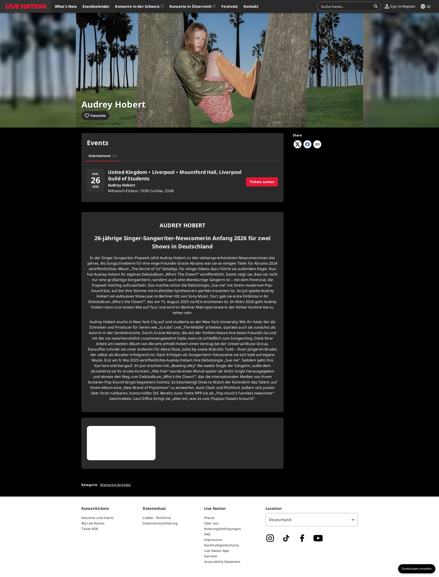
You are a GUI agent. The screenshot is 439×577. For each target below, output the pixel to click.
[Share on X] (298, 146)
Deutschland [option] (280, 519)
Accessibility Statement (222, 561)
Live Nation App (216, 550)
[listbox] (311, 519)
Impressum (213, 539)
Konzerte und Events (97, 518)
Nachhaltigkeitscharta (221, 545)
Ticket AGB (89, 528)
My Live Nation (92, 523)
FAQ (207, 534)
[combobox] (346, 6)
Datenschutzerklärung (160, 523)
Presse (209, 518)
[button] (25, 6)
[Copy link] (317, 144)
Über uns (211, 523)
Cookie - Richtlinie (157, 518)
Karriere (210, 556)
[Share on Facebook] (307, 146)
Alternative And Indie (115, 485)
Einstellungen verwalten (417, 568)
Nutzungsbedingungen (222, 528)
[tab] (102, 155)
